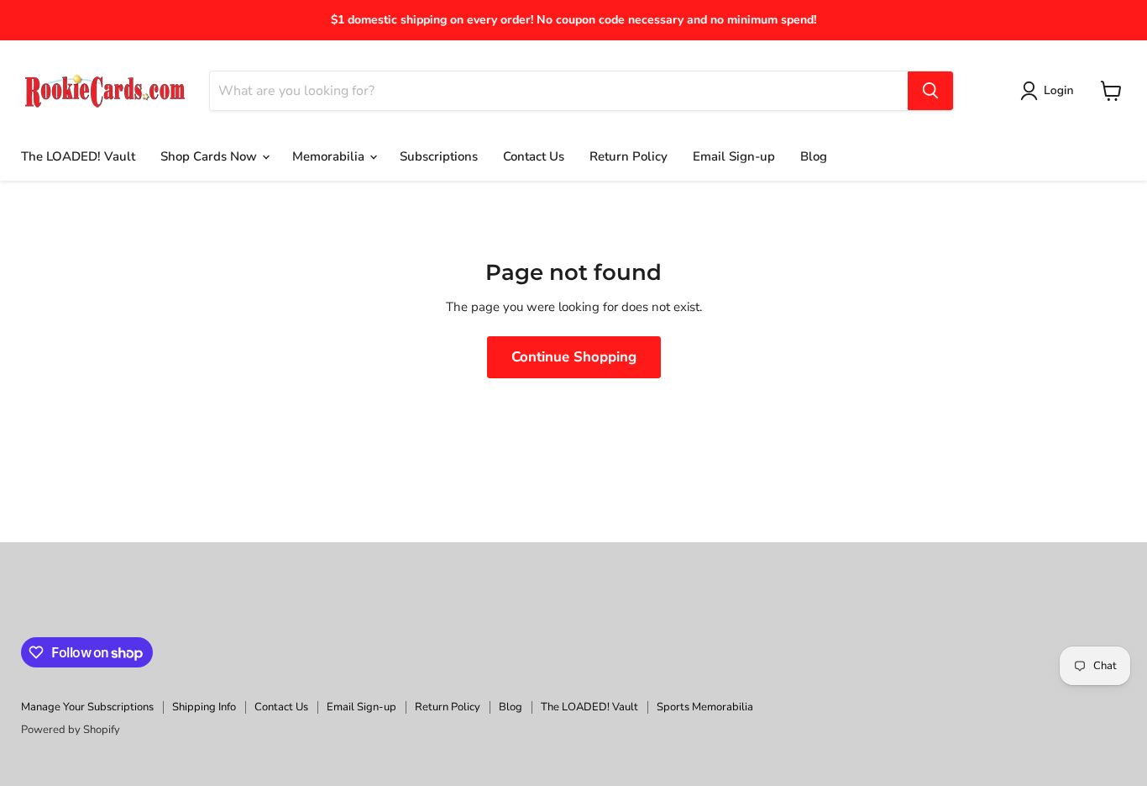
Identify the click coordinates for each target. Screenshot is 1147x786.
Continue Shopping (573, 357)
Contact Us (533, 156)
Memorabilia (330, 156)
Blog (813, 156)
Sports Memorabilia (705, 707)
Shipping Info (204, 707)
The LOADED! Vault (78, 156)
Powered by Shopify (70, 729)
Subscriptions (439, 156)
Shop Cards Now (210, 156)
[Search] (930, 90)
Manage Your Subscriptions (87, 707)
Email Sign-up (734, 156)
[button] (1050, 91)
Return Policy (628, 156)
